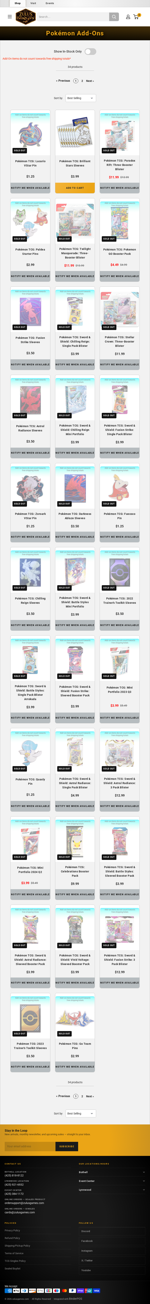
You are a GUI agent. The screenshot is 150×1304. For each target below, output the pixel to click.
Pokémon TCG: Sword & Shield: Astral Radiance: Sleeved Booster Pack (30, 960)
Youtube (86, 1270)
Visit (33, 3)
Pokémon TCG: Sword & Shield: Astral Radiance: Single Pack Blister (75, 783)
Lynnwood (85, 1189)
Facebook (87, 1241)
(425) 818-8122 (14, 1175)
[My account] (128, 17)
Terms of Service (14, 1253)
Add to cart (75, 188)
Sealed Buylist (12, 1268)
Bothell (83, 1172)
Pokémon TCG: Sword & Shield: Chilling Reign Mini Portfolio (75, 430)
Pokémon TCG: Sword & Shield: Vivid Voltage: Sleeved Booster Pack (75, 960)
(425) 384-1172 (14, 1193)
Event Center (87, 1180)
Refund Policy (12, 1238)
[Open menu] (10, 16)
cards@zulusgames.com (20, 1212)
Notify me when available (30, 188)
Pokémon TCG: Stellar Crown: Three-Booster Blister (119, 341)
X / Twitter (87, 1260)
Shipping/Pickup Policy (17, 1245)
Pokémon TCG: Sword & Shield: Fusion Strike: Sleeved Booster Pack (75, 691)
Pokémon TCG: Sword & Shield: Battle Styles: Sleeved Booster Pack (119, 871)
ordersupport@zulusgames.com (24, 1203)
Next (90, 80)
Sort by (58, 98)
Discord (85, 1231)
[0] (136, 16)
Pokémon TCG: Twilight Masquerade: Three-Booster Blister (75, 253)
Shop (18, 3)
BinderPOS (75, 1298)
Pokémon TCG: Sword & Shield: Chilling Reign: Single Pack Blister (75, 341)
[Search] (114, 17)
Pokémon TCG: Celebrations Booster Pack (75, 871)
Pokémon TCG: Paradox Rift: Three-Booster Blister (119, 165)
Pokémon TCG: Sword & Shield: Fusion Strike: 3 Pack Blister (119, 960)
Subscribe (66, 1146)
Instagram (87, 1250)
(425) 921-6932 (14, 1184)
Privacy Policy (12, 1230)
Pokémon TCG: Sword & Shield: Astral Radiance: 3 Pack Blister (120, 783)
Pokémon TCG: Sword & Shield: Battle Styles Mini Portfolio (75, 602)
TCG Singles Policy (15, 1260)
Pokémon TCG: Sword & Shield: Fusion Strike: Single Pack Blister (119, 430)
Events (50, 3)
